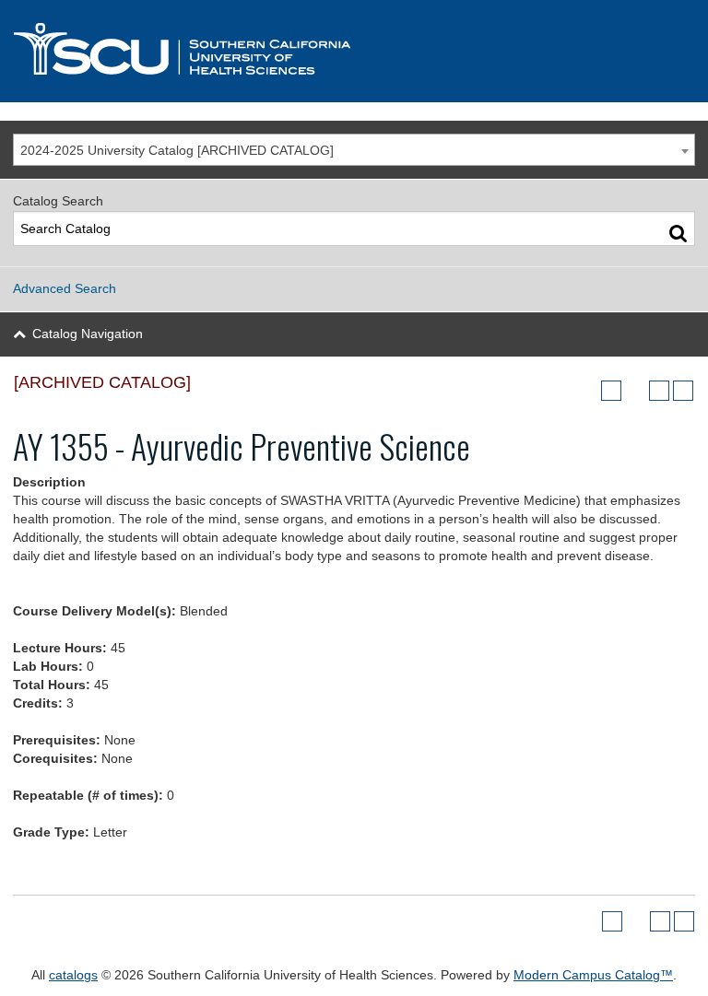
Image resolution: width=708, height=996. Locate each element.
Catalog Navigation (87, 333)
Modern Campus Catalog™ (593, 974)
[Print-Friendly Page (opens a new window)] (659, 391)
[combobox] (354, 150)
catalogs (73, 974)
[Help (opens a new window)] (683, 391)
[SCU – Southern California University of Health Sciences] (182, 49)
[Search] (678, 232)
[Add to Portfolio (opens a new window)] (611, 391)
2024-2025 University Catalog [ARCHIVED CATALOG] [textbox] (177, 150)
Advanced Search (64, 288)
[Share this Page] (635, 391)
